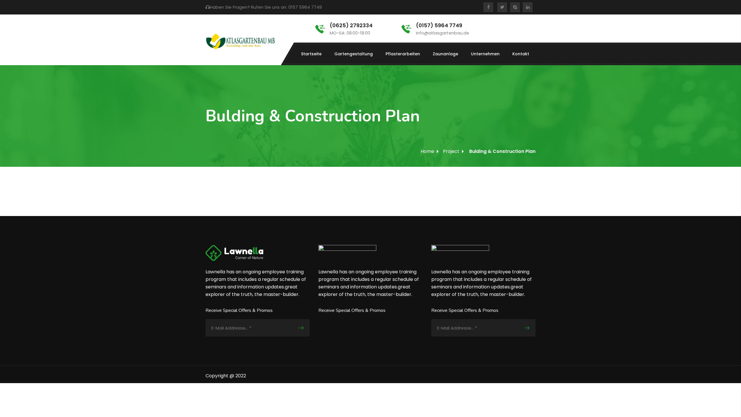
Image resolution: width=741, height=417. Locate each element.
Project (451, 151)
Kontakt (520, 54)
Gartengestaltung (353, 54)
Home (427, 151)
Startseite (311, 54)
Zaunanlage (445, 54)
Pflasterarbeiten (403, 54)
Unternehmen (485, 54)
